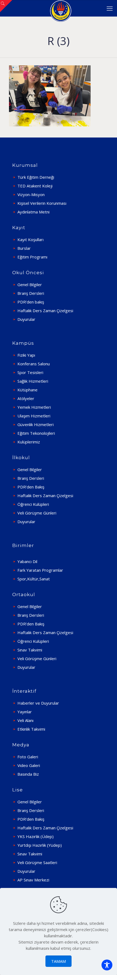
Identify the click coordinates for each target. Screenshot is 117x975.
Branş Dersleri (30, 293)
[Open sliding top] (6, 6)
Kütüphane (27, 389)
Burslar (24, 248)
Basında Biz (28, 774)
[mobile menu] (109, 8)
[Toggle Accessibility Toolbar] (107, 965)
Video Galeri (28, 765)
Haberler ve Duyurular (38, 703)
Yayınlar (24, 711)
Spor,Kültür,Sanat (33, 578)
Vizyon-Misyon (31, 194)
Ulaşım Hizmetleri (33, 415)
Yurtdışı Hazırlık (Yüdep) (39, 845)
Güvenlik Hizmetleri (35, 424)
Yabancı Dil (27, 561)
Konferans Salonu (33, 363)
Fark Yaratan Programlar (40, 570)
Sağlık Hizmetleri (32, 381)
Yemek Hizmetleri (34, 407)
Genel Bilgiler (29, 284)
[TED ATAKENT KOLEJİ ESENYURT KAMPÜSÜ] (60, 8)
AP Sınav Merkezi (33, 880)
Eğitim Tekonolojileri (36, 433)
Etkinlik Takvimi (31, 729)
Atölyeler (25, 398)
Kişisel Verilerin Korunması (41, 203)
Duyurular (26, 319)
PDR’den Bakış (30, 487)
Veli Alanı (25, 720)
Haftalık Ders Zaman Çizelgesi (45, 310)
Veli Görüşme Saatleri (37, 862)
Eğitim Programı (32, 257)
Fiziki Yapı (26, 355)
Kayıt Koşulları (30, 239)
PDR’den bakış (30, 302)
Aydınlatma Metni (33, 212)
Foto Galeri (27, 756)
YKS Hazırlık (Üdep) (35, 836)
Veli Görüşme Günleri (36, 513)
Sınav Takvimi (29, 650)
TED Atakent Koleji (35, 185)
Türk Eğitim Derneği (35, 177)
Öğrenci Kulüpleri (33, 504)
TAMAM (58, 961)
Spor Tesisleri (30, 372)
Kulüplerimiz (28, 442)
